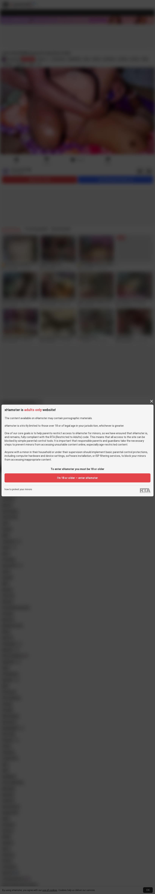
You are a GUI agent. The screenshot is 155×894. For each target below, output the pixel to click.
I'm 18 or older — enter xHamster (77, 477)
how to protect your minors (18, 489)
